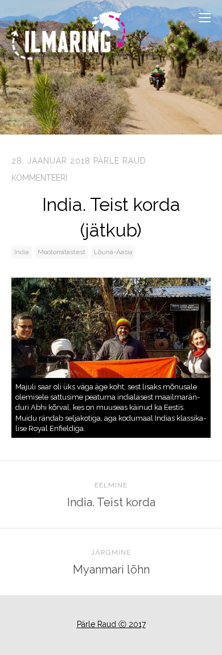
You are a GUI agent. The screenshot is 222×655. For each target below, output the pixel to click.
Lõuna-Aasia (113, 252)
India (21, 252)
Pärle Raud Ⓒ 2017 (111, 624)
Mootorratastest (61, 252)
